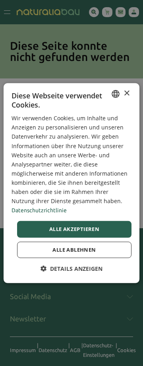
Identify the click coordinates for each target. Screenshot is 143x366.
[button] (71, 268)
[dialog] (71, 183)
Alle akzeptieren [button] (74, 229)
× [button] (126, 93)
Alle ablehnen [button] (74, 249)
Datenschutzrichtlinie (39, 210)
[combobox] (116, 94)
